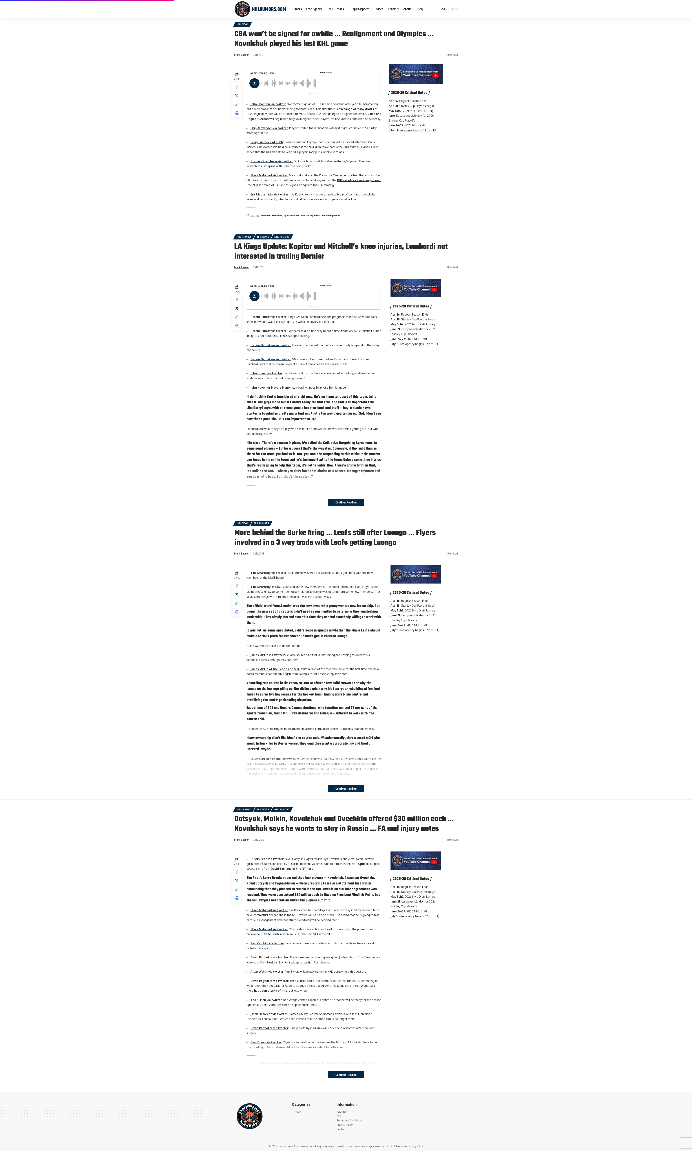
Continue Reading (346, 502)
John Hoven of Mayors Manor (270, 387)
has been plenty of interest (273, 990)
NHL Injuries (244, 237)
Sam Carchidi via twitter (267, 943)
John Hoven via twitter (266, 373)
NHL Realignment (331, 215)
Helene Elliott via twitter (268, 317)
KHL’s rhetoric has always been (359, 180)
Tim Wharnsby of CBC (265, 587)
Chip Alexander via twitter (269, 128)
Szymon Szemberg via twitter (271, 161)
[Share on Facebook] (236, 87)
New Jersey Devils (311, 215)
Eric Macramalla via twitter (269, 194)
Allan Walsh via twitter (266, 971)
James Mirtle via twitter (267, 655)
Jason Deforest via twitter (269, 1014)
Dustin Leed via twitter (266, 859)
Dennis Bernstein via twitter (270, 345)
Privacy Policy (416, 1146)
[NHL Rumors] (260, 9)
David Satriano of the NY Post (292, 868)
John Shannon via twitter (268, 104)
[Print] (236, 113)
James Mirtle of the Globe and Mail (275, 669)
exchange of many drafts (356, 109)
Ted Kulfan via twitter (266, 1000)
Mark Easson (241, 54)
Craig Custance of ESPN (266, 142)
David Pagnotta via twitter (269, 957)
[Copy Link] (236, 104)
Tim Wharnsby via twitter (268, 573)
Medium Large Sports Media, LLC (295, 1146)
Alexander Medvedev (271, 215)
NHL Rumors (281, 237)
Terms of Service (394, 1146)
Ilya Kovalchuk (292, 215)
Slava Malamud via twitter (269, 175)
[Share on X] (236, 95)
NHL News (243, 24)
